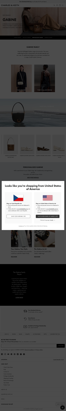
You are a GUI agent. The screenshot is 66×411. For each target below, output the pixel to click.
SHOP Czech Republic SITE (18, 216)
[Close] (62, 183)
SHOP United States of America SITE (48, 216)
